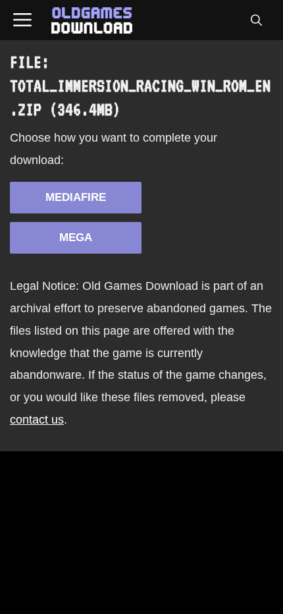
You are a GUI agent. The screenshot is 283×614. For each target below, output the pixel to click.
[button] (256, 20)
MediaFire (75, 197)
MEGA (75, 237)
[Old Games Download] (91, 20)
